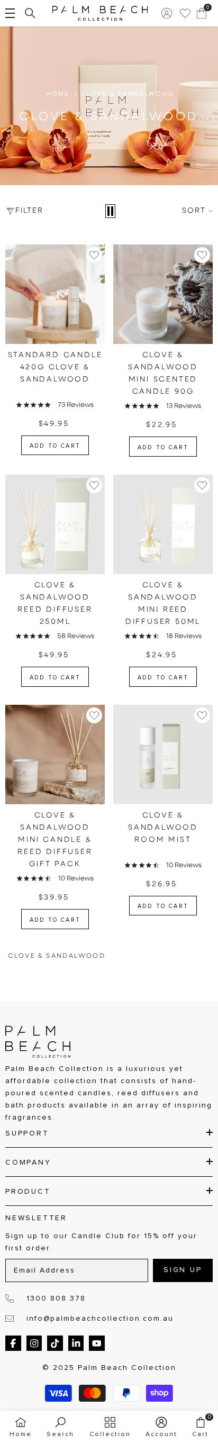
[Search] (30, 13)
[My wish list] (185, 13)
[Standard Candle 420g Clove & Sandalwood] (55, 294)
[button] (110, 211)
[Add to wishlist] (94, 255)
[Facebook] (13, 1343)
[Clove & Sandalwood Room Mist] (163, 754)
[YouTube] (97, 1343)
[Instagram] (34, 1343)
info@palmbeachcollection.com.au (100, 1318)
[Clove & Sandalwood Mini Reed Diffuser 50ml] (163, 524)
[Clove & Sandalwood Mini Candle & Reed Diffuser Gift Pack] (55, 754)
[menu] (10, 13)
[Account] (166, 13)
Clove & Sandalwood (127, 94)
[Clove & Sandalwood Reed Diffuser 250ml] (55, 524)
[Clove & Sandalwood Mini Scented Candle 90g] (163, 294)
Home (57, 94)
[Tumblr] (76, 1343)
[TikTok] (55, 1343)
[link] (60, 1427)
